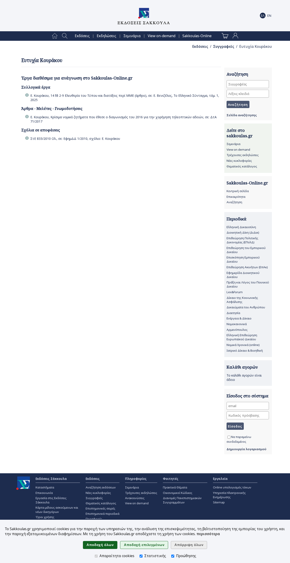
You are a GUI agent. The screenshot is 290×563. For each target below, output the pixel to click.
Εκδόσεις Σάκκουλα (51, 478)
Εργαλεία (220, 478)
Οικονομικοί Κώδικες (177, 493)
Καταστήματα (45, 487)
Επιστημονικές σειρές (100, 508)
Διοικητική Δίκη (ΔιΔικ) (243, 232)
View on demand (238, 149)
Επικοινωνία (44, 493)
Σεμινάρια (132, 36)
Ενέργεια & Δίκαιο (239, 318)
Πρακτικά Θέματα (175, 487)
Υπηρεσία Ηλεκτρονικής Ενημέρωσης (229, 495)
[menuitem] (55, 36)
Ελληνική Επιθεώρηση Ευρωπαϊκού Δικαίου (242, 337)
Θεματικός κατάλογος (242, 166)
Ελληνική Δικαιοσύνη (241, 227)
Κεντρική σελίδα (238, 191)
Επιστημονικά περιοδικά (102, 514)
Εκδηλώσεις (106, 36)
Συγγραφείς (223, 46)
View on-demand (161, 36)
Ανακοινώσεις (135, 498)
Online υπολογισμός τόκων (232, 487)
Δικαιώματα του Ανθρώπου (246, 307)
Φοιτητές (170, 478)
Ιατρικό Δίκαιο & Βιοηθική (245, 350)
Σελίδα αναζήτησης (242, 115)
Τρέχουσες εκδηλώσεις (243, 155)
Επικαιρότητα (236, 197)
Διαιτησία (233, 313)
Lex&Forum (235, 292)
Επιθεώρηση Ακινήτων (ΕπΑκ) (247, 267)
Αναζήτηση (234, 202)
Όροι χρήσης (45, 517)
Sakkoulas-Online (197, 36)
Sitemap (219, 502)
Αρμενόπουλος (237, 330)
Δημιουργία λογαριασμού (246, 449)
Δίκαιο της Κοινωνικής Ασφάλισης (242, 300)
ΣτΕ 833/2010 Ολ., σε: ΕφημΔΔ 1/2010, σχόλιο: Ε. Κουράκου (75, 138)
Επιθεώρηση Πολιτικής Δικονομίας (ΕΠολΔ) (242, 240)
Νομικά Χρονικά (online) (243, 345)
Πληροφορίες (136, 478)
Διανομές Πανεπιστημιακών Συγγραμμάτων (182, 500)
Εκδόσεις (82, 36)
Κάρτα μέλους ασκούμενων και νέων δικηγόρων (57, 509)
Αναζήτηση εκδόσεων (101, 487)
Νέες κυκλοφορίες (239, 161)
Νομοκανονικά (237, 324)
